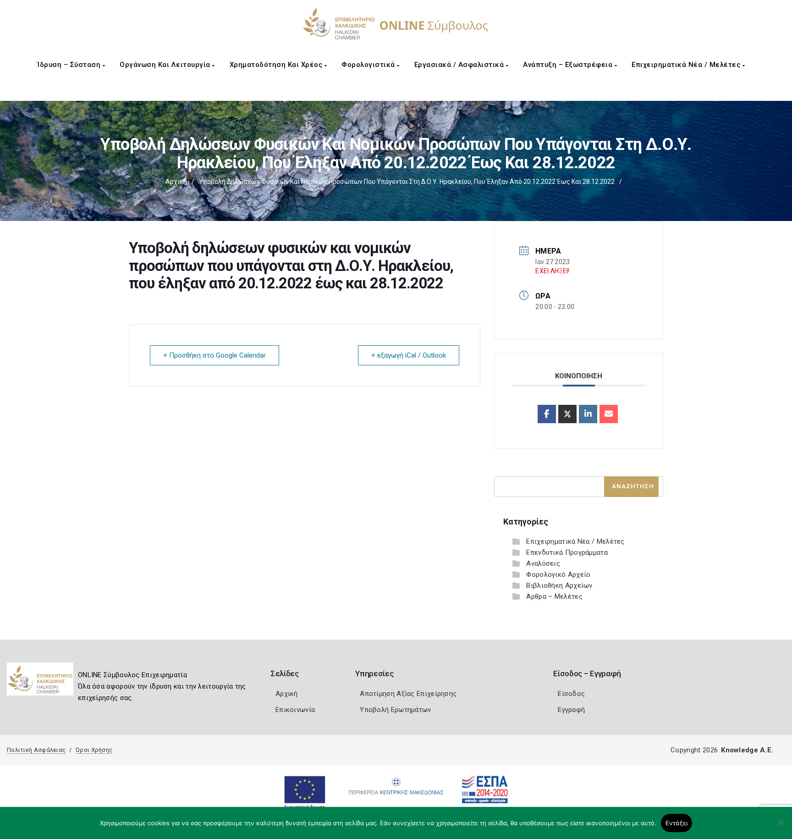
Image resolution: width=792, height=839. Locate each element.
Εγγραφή (571, 710)
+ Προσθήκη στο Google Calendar (214, 355)
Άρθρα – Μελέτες (554, 596)
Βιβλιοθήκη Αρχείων (559, 585)
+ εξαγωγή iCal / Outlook (408, 355)
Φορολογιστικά (369, 65)
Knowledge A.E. (747, 750)
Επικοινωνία (295, 710)
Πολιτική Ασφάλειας (36, 749)
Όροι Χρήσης (94, 749)
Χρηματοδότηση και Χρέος (277, 65)
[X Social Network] (567, 414)
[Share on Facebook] (547, 414)
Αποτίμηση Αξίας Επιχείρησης (408, 694)
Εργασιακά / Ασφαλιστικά (460, 65)
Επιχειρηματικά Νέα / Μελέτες (687, 65)
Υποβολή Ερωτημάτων (395, 710)
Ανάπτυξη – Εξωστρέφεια (569, 65)
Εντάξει (677, 823)
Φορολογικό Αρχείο (558, 574)
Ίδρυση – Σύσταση (70, 65)
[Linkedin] (588, 414)
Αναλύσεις (543, 563)
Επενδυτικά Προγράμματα (567, 552)
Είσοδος (571, 694)
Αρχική (176, 181)
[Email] (609, 414)
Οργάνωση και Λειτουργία (166, 65)
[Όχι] (780, 827)
